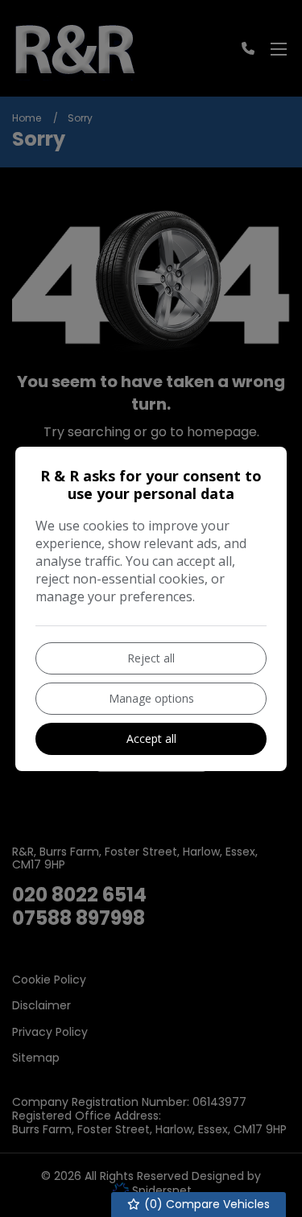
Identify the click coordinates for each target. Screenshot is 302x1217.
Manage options (151, 698)
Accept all (151, 738)
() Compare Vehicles (205, 1204)
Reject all (151, 658)
